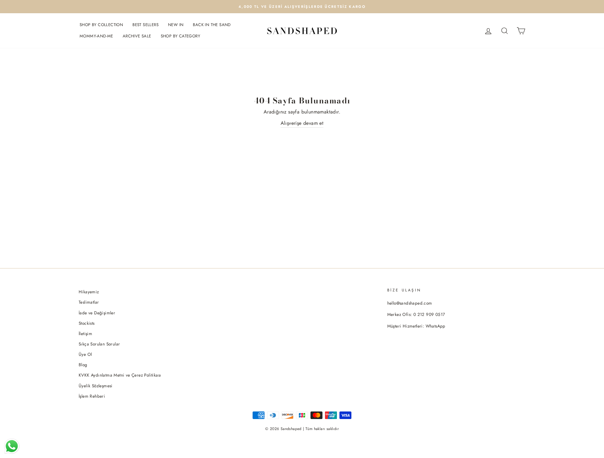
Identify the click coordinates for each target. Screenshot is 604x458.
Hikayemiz (89, 292)
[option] (302, 6)
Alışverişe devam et (302, 123)
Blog (83, 364)
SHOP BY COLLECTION (101, 25)
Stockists (87, 323)
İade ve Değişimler (97, 313)
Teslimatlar (89, 302)
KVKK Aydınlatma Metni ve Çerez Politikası (120, 375)
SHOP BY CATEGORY (180, 36)
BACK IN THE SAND (212, 25)
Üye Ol (85, 354)
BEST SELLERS (145, 25)
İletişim (85, 333)
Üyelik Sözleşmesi (96, 386)
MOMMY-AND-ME (96, 36)
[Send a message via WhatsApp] (11, 446)
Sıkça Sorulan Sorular (99, 344)
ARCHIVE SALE (137, 36)
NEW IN (175, 25)
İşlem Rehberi (92, 396)
